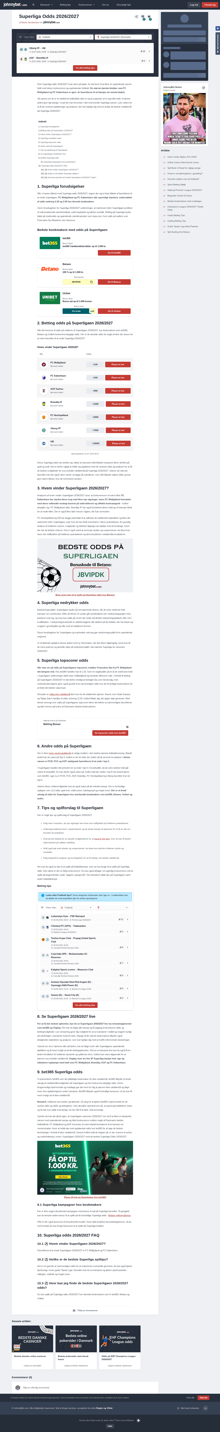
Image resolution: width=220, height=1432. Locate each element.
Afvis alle (190, 1398)
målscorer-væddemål (59, 694)
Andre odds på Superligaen (51, 146)
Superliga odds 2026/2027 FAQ (54, 166)
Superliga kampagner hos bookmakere (60, 162)
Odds (110, 1426)
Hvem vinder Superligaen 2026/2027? (56, 134)
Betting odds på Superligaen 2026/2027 (56, 131)
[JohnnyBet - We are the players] (15, 5)
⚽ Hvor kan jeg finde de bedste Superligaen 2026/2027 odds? (70, 177)
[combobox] (112, 907)
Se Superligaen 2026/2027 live (53, 154)
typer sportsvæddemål (60, 753)
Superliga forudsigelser (49, 127)
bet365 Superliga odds (49, 158)
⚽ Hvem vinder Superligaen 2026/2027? (62, 170)
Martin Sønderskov (30, 22)
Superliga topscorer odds (50, 142)
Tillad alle (203, 1398)
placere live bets (102, 839)
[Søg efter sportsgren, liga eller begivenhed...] (34, 5)
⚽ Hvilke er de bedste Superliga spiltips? (62, 174)
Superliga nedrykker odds (50, 138)
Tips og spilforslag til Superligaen (53, 150)
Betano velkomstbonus (119, 1215)
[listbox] (76, 907)
